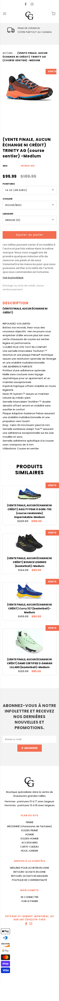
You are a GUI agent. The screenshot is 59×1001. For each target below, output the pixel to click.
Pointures (9, 183)
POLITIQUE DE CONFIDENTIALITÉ (29, 880)
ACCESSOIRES (29, 842)
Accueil (8, 53)
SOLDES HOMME (29, 838)
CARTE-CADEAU (29, 846)
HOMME (29, 834)
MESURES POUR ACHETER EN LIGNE (29, 867)
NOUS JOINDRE (29, 850)
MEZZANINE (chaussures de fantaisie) (29, 826)
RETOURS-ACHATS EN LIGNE (29, 871)
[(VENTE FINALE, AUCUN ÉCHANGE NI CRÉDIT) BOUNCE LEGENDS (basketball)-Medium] (29, 542)
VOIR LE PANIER (29, 901)
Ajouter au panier (29, 235)
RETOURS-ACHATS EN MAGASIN (29, 876)
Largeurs (8, 213)
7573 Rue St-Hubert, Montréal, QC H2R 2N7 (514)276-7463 (29, 918)
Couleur (7, 198)
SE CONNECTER (29, 897)
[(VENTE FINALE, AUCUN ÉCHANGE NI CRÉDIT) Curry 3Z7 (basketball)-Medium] (29, 590)
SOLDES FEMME (29, 830)
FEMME (29, 822)
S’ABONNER (29, 748)
